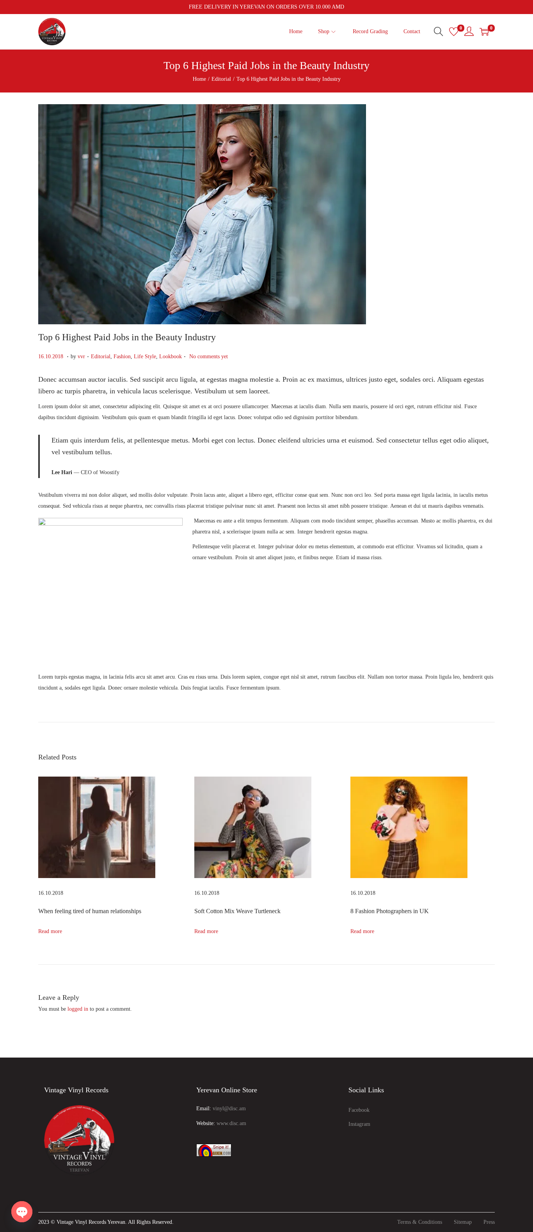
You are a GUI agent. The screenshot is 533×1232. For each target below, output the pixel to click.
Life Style (145, 356)
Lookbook (170, 356)
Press (489, 1222)
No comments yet (208, 356)
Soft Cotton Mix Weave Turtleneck (237, 911)
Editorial (221, 79)
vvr (81, 356)
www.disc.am (231, 1123)
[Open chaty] (21, 1211)
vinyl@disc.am (229, 1108)
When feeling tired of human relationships (89, 911)
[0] (453, 31)
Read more (50, 931)
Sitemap (463, 1222)
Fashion (122, 356)
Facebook (359, 1110)
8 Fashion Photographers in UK (389, 911)
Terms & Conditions (419, 1222)
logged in (78, 1009)
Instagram (359, 1124)
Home (199, 79)
